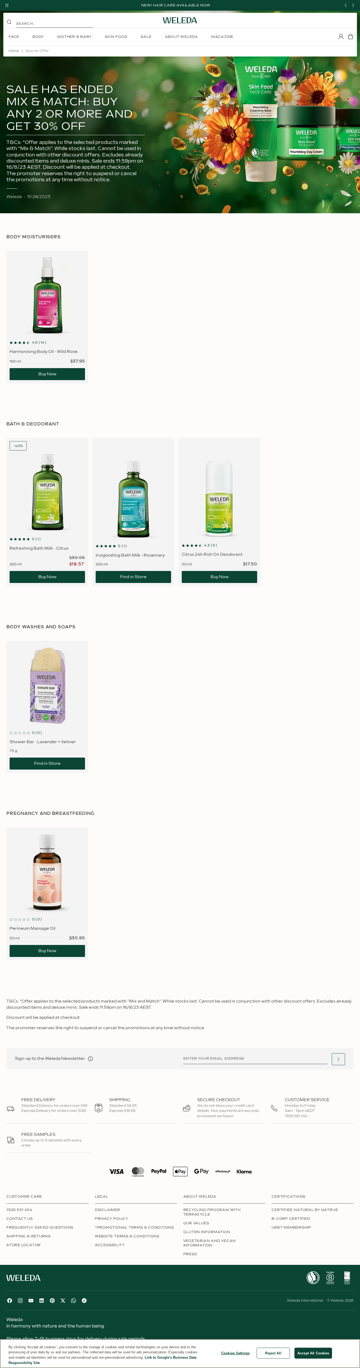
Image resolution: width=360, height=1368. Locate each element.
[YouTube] (31, 1300)
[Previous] (345, 5)
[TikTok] (84, 1300)
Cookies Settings (235, 1353)
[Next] (353, 5)
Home (14, 51)
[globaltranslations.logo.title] (180, 20)
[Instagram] (20, 1300)
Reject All (273, 1353)
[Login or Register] (341, 36)
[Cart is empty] (350, 36)
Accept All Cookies (313, 1353)
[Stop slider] (7, 5)
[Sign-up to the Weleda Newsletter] (338, 1059)
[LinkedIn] (41, 1300)
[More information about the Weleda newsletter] (90, 1059)
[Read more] (313, 1277)
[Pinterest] (52, 1300)
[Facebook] (9, 1300)
